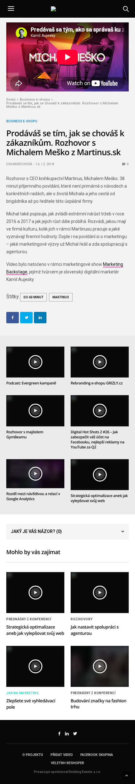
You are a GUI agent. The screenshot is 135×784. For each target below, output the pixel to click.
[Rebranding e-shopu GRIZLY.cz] (100, 362)
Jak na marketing (22, 693)
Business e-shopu (21, 121)
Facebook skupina (96, 755)
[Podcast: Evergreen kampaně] (35, 362)
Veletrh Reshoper (67, 763)
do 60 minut (33, 297)
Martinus (60, 297)
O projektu (32, 755)
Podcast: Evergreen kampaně (31, 383)
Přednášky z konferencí (28, 619)
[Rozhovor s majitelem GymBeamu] (35, 410)
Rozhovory (82, 619)
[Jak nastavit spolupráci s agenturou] (100, 592)
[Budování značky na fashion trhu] (100, 666)
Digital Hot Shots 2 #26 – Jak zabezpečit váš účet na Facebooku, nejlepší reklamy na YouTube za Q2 (97, 439)
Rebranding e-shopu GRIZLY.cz (96, 383)
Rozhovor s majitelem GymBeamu (24, 434)
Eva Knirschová (19, 164)
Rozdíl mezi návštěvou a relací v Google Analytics (33, 496)
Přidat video (62, 755)
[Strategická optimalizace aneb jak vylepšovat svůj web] (100, 474)
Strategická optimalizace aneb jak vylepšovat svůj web (99, 498)
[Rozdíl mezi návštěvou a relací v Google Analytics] (35, 474)
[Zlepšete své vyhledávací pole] (35, 666)
